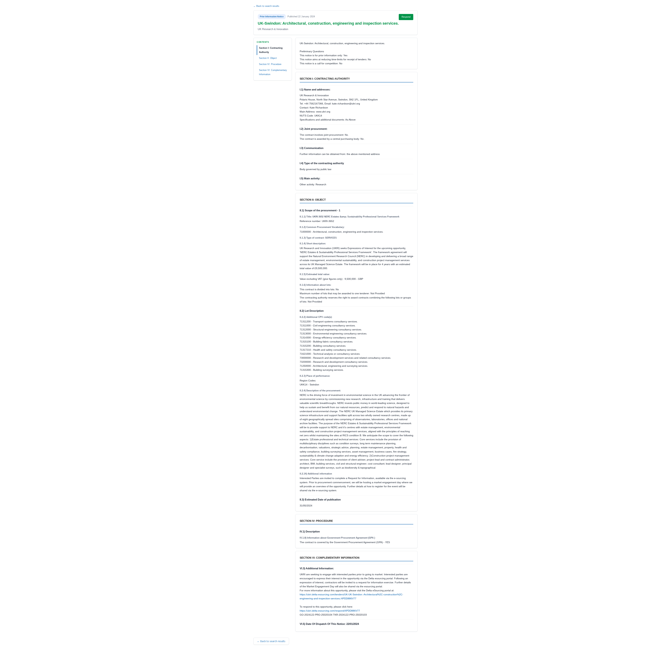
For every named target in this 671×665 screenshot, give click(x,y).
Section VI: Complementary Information (273, 72)
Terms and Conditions (269, 657)
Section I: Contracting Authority (271, 50)
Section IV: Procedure (270, 64)
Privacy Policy (302, 657)
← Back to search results (266, 6)
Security (287, 657)
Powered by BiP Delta (323, 657)
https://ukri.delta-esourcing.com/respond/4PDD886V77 (330, 610)
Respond (406, 17)
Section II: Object (268, 58)
